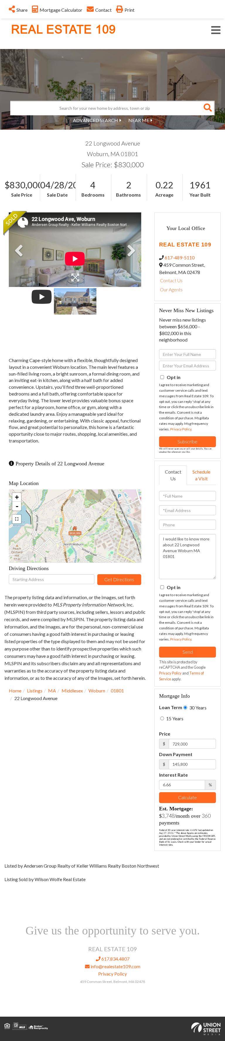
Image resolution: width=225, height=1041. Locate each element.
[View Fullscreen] (16, 519)
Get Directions (119, 579)
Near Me (138, 120)
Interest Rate (173, 775)
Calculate (187, 797)
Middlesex (72, 690)
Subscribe (187, 441)
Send (188, 652)
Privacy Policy (180, 429)
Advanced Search (95, 120)
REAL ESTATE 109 (63, 29)
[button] (207, 108)
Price (164, 733)
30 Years (197, 707)
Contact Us (171, 280)
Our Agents (171, 289)
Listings (34, 690)
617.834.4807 (114, 958)
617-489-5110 (180, 257)
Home (15, 690)
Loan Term (170, 707)
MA (52, 690)
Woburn (96, 690)
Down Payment (175, 754)
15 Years (174, 718)
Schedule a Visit (201, 475)
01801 (117, 690)
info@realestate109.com (115, 966)
